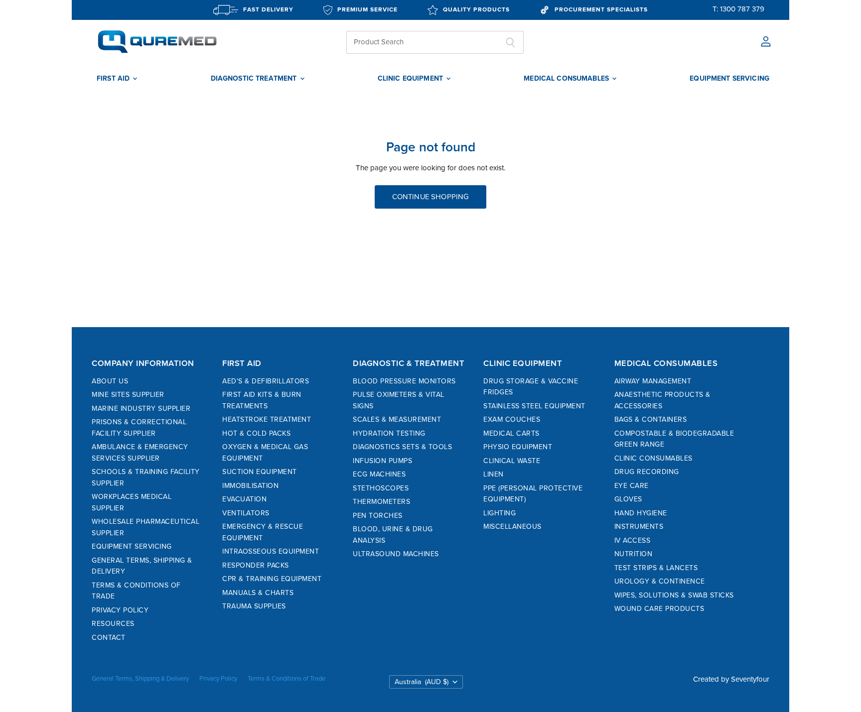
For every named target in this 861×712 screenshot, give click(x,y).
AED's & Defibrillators (265, 381)
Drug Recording (646, 472)
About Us (110, 381)
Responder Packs (255, 565)
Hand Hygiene (640, 513)
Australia (421, 682)
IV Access (632, 540)
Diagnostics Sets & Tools (402, 447)
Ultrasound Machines (396, 554)
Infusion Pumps (382, 461)
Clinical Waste (511, 461)
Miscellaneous (512, 526)
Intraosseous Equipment (270, 551)
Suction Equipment (259, 472)
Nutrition (633, 554)
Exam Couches (511, 419)
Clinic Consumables (653, 458)
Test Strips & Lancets (656, 568)
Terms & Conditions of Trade (286, 679)
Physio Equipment (517, 447)
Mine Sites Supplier (128, 394)
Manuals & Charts (257, 593)
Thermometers (381, 501)
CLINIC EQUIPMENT (411, 78)
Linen (493, 474)
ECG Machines (379, 474)
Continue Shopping (430, 196)
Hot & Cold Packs (256, 433)
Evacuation (244, 499)
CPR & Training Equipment (271, 579)
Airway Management (653, 381)
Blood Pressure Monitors (404, 381)
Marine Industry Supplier (141, 408)
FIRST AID (114, 78)
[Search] (510, 42)
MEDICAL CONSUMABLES (567, 78)
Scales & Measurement (397, 419)
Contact (109, 637)
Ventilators (246, 513)
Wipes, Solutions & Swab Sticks (674, 595)
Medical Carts (511, 433)
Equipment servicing (729, 78)
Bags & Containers (650, 419)
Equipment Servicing (132, 546)
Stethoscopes (381, 488)
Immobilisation (250, 485)
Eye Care (631, 485)
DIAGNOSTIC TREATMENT (255, 78)
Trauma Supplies (254, 606)
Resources (113, 623)
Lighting (499, 513)
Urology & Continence (659, 581)
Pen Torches (378, 515)
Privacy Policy (120, 610)
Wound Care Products (659, 608)
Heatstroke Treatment (266, 419)
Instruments (639, 526)
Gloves (628, 499)
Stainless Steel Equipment (534, 406)
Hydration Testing (389, 433)
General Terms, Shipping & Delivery (140, 679)
